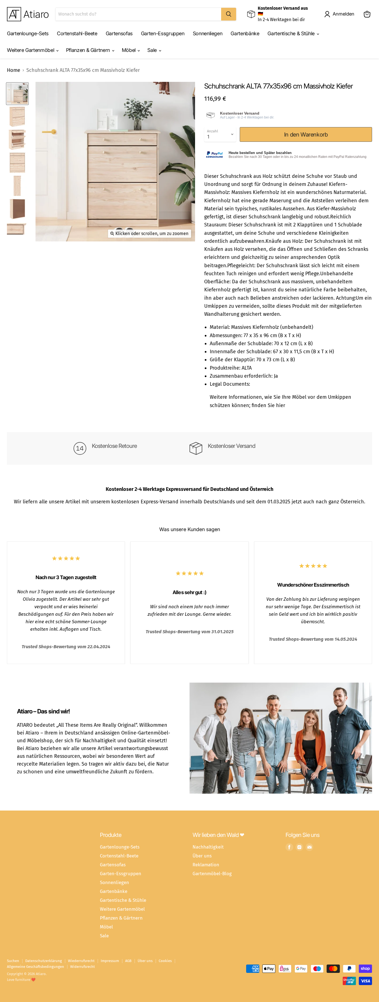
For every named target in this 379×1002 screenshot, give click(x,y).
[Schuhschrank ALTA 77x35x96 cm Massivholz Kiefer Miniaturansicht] (17, 94)
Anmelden (343, 14)
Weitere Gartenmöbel (31, 50)
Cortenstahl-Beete (77, 33)
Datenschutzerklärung (43, 961)
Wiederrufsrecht (81, 961)
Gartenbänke (245, 33)
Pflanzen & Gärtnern (88, 50)
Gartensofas (119, 33)
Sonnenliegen (208, 33)
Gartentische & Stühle (291, 33)
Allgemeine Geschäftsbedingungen (35, 967)
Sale (152, 50)
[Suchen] (228, 14)
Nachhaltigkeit (208, 847)
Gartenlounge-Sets (28, 33)
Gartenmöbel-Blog (212, 873)
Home (13, 70)
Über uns (202, 856)
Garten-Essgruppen (163, 33)
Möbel (129, 50)
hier (280, 405)
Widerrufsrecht (82, 967)
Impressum (110, 961)
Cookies (165, 961)
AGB (128, 961)
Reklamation (206, 864)
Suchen (13, 961)
